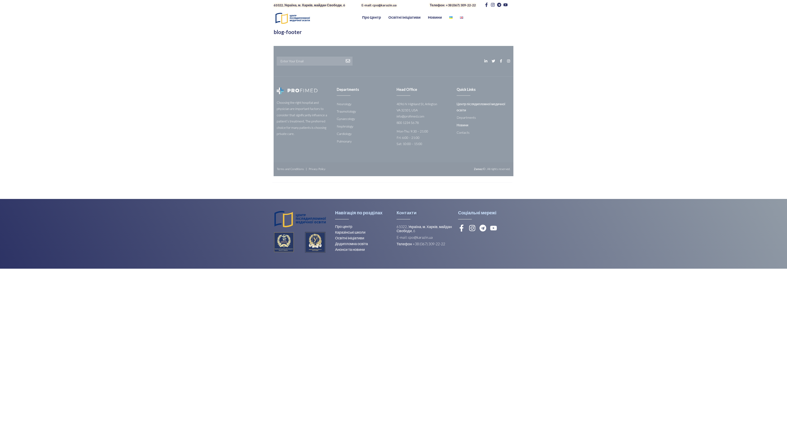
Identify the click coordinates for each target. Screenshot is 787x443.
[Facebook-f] (486, 5)
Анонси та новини (350, 249)
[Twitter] (493, 61)
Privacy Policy (317, 169)
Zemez (478, 169)
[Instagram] (493, 5)
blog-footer (288, 32)
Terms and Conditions (290, 169)
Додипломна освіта (351, 243)
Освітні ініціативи (349, 238)
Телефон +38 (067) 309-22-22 (421, 244)
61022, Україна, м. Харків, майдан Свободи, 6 (309, 5)
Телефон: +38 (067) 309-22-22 (453, 5)
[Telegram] (499, 5)
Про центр (343, 226)
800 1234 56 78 (408, 122)
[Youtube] (505, 5)
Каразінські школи (350, 232)
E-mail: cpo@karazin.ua (379, 5)
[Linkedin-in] (486, 61)
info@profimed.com (410, 116)
